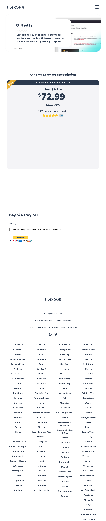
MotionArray (65, 393)
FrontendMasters (41, 412)
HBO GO (41, 437)
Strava (88, 403)
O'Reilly (65, 447)
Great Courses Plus (41, 432)
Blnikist (18, 403)
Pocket (64, 467)
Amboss (18, 369)
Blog (88, 504)
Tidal (88, 422)
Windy (88, 461)
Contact (88, 509)
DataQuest (17, 470)
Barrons (18, 398)
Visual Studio (88, 451)
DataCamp (18, 466)
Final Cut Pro (41, 393)
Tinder (88, 427)
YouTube (88, 485)
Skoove (88, 369)
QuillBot (65, 481)
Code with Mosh (18, 441)
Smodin (88, 378)
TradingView (88, 432)
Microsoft (64, 374)
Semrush (64, 496)
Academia (18, 349)
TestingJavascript (88, 417)
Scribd (65, 486)
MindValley (64, 383)
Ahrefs (17, 354)
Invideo (41, 456)
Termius (88, 412)
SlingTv (88, 354)
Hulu (41, 446)
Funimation (41, 422)
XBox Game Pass (88, 475)
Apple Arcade (18, 374)
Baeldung (18, 393)
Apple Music (18, 378)
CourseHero (18, 451)
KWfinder (41, 475)
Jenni (41, 461)
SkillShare (88, 364)
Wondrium (88, 466)
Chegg (18, 432)
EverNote (41, 378)
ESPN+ (41, 374)
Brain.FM (18, 412)
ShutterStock (88, 349)
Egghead (41, 359)
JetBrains (41, 466)
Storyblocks (88, 398)
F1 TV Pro (41, 383)
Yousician (88, 495)
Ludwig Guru (65, 349)
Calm (17, 422)
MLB (65, 388)
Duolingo (17, 490)
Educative (41, 349)
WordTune (88, 470)
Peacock (65, 452)
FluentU (41, 407)
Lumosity (64, 354)
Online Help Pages (88, 514)
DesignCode (18, 480)
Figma (41, 388)
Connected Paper (17, 446)
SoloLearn (88, 383)
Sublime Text (88, 393)
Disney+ (18, 485)
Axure (18, 383)
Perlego (65, 457)
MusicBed (64, 403)
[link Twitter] (56, 335)
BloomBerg (17, 407)
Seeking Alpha (65, 491)
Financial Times (41, 398)
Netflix (64, 417)
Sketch (88, 359)
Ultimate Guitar (88, 446)
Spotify (88, 388)
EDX (41, 354)
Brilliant (18, 417)
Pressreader (65, 471)
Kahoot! (41, 470)
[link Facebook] (50, 335)
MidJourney (64, 378)
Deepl (18, 475)
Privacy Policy (88, 519)
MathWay (64, 364)
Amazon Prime (18, 364)
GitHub (41, 427)
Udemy (88, 441)
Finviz (41, 403)
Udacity (88, 437)
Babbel (17, 388)
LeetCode (41, 480)
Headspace (41, 441)
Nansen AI (65, 407)
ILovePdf (41, 451)
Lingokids (41, 485)
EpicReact (41, 369)
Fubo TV (41, 417)
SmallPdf (88, 374)
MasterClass (65, 359)
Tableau (88, 407)
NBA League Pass (65, 412)
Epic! (41, 364)
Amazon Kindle (17, 359)
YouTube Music (88, 490)
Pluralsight (64, 462)
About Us (88, 500)
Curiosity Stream (18, 461)
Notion (64, 438)
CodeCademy (17, 437)
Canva (18, 427)
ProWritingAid (65, 476)
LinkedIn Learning (41, 490)
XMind (88, 480)
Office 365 (65, 442)
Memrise (65, 369)
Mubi (64, 398)
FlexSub (15, 7)
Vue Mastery (88, 456)
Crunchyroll (17, 456)
